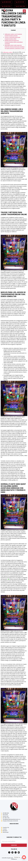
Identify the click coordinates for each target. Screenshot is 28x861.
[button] (24, 10)
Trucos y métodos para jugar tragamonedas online (12, 38)
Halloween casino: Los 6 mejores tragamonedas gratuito (13, 34)
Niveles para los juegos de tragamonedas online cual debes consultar (14, 42)
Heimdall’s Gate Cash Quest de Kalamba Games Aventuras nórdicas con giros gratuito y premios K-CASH (14, 46)
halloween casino (7, 52)
